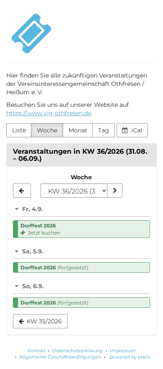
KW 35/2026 (43, 321)
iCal (136, 130)
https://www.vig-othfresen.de (48, 113)
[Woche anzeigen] (114, 190)
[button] (81, 209)
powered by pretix (130, 357)
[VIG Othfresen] (31, 33)
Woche (47, 130)
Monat (78, 130)
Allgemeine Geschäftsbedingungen (60, 357)
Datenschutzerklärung (77, 351)
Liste (19, 130)
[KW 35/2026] (22, 190)
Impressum (123, 351)
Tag (103, 130)
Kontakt (37, 351)
